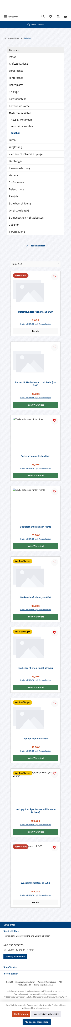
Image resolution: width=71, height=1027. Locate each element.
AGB (61, 981)
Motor (12, 56)
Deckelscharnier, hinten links (35, 456)
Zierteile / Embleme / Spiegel (26, 154)
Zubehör (15, 133)
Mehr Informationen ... (40, 1008)
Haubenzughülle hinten (35, 738)
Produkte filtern (37, 245)
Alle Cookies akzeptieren (36, 1022)
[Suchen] (43, 16)
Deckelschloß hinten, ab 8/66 (35, 597)
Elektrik (13, 196)
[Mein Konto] (58, 16)
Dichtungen (16, 161)
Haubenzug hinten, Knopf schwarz (35, 668)
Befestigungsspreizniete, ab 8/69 (35, 311)
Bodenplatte (16, 85)
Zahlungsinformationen (25, 981)
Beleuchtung (16, 189)
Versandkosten (50, 991)
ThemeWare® (61, 996)
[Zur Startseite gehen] (35, 7)
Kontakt (9, 981)
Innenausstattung (19, 168)
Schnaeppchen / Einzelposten (26, 217)
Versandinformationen (47, 981)
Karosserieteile (17, 99)
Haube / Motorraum (22, 120)
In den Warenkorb (35, 404)
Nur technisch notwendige (46, 1014)
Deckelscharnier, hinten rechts (35, 526)
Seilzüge (14, 92)
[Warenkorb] (65, 16)
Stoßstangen (16, 182)
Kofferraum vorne (19, 106)
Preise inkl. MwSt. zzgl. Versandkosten (35, 324)
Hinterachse (16, 78)
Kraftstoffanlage (18, 63)
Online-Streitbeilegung (43, 984)
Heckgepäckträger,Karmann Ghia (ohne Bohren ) (35, 811)
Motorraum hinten (20, 113)
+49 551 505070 (13, 945)
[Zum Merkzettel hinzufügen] (54, 276)
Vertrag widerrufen (15, 956)
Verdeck (13, 175)
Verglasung (15, 147)
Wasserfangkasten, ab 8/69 (35, 883)
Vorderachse (16, 71)
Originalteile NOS (19, 210)
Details (35, 331)
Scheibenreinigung (20, 203)
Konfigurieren (21, 1014)
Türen (12, 140)
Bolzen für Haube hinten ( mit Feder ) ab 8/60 (35, 384)
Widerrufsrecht (24, 984)
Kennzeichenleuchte (22, 126)
